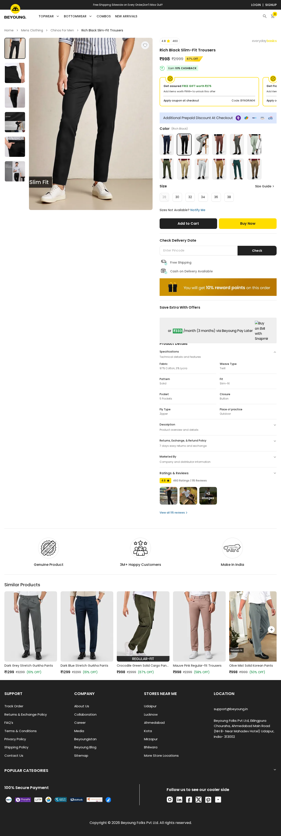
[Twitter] (199, 799)
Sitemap (81, 755)
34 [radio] (203, 197)
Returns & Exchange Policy (25, 714)
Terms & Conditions (20, 731)
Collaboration (85, 714)
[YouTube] (218, 799)
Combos (104, 16)
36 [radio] (216, 197)
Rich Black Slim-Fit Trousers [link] (102, 30)
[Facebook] (189, 799)
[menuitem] (103, 16)
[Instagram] (170, 799)
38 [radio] (229, 197)
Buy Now (248, 223)
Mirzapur (151, 739)
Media (79, 731)
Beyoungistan (85, 739)
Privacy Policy (15, 739)
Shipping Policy (16, 747)
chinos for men (62, 30)
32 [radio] (190, 197)
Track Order (13, 706)
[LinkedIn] (179, 799)
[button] (170, 41)
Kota (148, 731)
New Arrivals (126, 16)
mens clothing (32, 30)
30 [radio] (177, 197)
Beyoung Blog (85, 747)
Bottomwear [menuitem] (75, 16)
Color (174, 128)
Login (256, 5)
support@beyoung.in (231, 709)
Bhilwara (150, 747)
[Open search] (265, 16)
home (9, 30)
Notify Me (197, 210)
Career (80, 722)
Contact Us (13, 755)
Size (163, 186)
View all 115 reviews (172, 512)
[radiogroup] (218, 197)
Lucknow (151, 714)
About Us (81, 706)
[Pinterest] (208, 799)
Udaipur (150, 706)
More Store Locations (161, 755)
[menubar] (87, 16)
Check (257, 250)
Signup (271, 5)
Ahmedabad (154, 722)
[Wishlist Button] (145, 45)
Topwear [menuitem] (46, 16)
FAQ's (8, 722)
